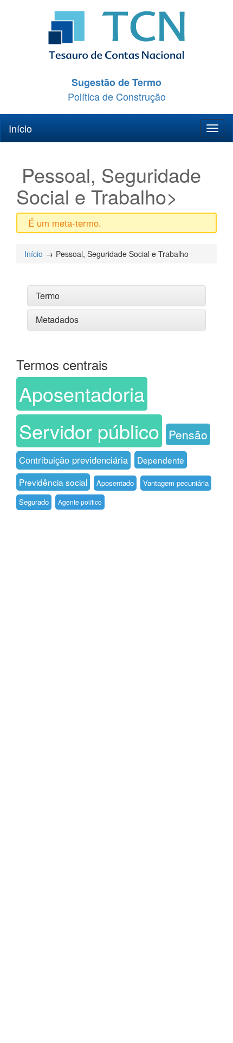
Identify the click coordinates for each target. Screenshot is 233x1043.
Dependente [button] (160, 460)
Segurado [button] (34, 502)
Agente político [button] (80, 501)
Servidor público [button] (89, 431)
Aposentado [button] (115, 483)
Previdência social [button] (53, 482)
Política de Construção (117, 96)
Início (20, 128)
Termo (48, 295)
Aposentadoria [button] (82, 393)
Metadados (57, 319)
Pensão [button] (188, 434)
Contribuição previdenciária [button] (73, 459)
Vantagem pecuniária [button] (176, 483)
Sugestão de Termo (116, 82)
